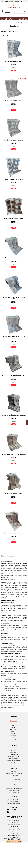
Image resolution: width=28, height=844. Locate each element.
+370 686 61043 (14, 822)
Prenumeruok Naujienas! (14, 841)
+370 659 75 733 (9, 1)
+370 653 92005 (14, 827)
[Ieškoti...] (25, 12)
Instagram (14, 811)
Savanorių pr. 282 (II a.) (14, 824)
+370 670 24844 (14, 833)
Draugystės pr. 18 (14, 835)
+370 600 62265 (14, 837)
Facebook (14, 809)
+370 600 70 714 (17, 1)
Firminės (7, 11)
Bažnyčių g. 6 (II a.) (14, 820)
